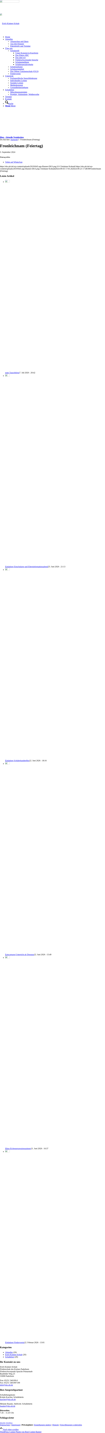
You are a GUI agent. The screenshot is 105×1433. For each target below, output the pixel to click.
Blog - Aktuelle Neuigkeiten (12, 137)
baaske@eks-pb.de (7, 1406)
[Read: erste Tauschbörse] (7, 182)
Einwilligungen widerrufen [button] (71, 1425)
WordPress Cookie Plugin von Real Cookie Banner (20, 1432)
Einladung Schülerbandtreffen (17, 760)
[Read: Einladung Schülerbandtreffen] (7, 570)
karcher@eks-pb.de (8, 1399)
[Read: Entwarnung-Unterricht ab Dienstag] (7, 764)
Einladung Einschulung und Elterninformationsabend (26, 567)
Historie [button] (55, 1425)
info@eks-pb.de (6, 1385)
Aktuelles (9, 1352)
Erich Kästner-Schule (13, 1355)
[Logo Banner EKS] (9, 23)
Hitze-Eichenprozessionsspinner (18, 1148)
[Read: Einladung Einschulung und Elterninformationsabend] (7, 376)
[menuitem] (55, 37)
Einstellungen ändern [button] (42, 1425)
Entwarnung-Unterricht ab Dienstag (19, 954)
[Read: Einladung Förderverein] (7, 1151)
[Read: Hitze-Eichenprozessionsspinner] (7, 958)
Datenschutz (5, 1425)
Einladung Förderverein (14, 1342)
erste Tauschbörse (12, 373)
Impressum (15, 1425)
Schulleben (9, 1357)
